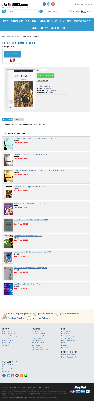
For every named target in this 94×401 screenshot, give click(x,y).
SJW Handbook (36, 338)
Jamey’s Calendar (7, 340)
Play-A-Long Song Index (19, 313)
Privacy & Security (32, 387)
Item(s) (77, 11)
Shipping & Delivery (67, 336)
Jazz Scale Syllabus (41, 318)
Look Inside (19, 119)
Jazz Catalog (36, 345)
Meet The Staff (6, 343)
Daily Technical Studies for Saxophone (28, 236)
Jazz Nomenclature (69, 313)
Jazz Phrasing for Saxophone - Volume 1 (29, 284)
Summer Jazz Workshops (10, 369)
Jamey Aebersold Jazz (9, 331)
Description (7, 119)
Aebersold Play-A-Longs (10, 336)
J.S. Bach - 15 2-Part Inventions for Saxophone (31, 220)
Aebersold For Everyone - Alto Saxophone (29, 203)
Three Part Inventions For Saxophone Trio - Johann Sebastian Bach (39, 170)
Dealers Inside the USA (68, 355)
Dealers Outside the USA (69, 357)
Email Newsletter (37, 347)
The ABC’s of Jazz (7, 338)
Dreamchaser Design (21, 397)
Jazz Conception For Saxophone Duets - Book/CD (32, 252)
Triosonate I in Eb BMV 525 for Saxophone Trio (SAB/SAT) (35, 138)
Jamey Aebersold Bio (9, 334)
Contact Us (5, 345)
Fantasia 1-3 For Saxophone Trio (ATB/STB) (30, 154)
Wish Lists (80, 4)
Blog (3, 367)
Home (4, 36)
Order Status (65, 331)
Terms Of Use (5, 387)
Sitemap (46, 387)
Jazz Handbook (45, 313)
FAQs (63, 343)
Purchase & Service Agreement (18, 387)
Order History (65, 334)
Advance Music (51, 90)
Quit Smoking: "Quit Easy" (40, 350)
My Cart (89, 11)
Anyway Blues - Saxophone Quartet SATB (29, 186)
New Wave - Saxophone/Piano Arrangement (30, 268)
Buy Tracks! (52, 11)
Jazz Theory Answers (38, 334)
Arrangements (13, 36)
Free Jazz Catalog (15, 318)
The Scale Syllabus (37, 340)
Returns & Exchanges (68, 340)
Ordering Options (67, 338)
